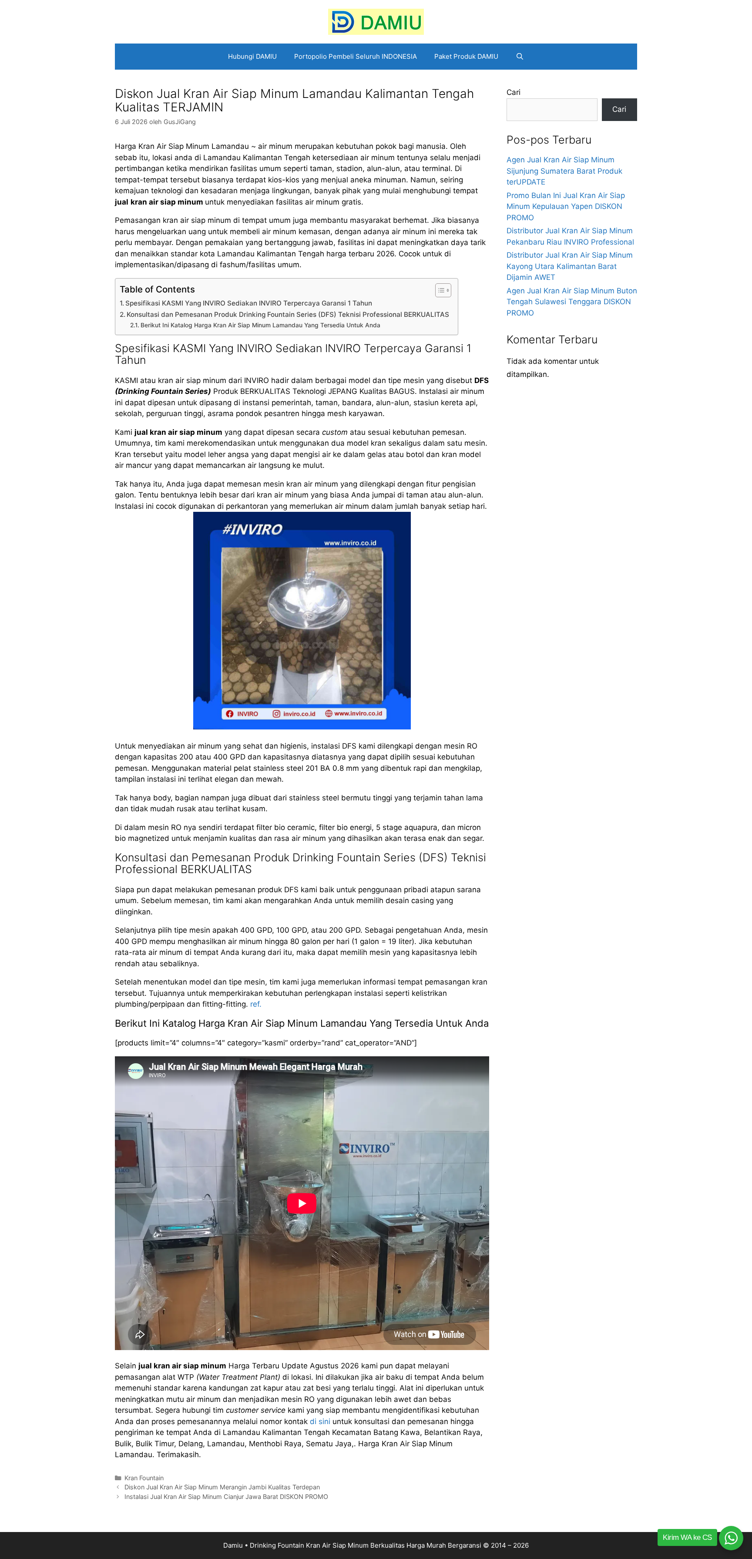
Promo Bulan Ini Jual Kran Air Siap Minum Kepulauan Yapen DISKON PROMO (566, 206)
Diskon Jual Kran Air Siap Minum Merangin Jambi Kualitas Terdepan (222, 1487)
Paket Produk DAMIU (466, 56)
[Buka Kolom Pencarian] (520, 57)
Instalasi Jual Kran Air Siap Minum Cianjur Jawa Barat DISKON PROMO (226, 1496)
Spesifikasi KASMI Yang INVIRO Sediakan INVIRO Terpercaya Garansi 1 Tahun (248, 303)
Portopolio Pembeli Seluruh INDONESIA (355, 56)
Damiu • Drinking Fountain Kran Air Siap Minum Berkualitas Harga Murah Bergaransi (352, 1545)
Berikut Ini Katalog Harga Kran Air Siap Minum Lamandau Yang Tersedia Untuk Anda (260, 325)
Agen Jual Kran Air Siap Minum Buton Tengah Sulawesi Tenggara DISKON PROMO (572, 301)
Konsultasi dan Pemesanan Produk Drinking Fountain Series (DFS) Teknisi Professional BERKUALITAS (288, 314)
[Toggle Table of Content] (439, 290)
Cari (513, 92)
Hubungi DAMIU (252, 56)
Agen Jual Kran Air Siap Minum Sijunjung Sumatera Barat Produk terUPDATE (564, 170)
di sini (320, 1421)
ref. (256, 1004)
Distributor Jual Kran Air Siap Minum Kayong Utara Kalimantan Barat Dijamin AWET (570, 266)
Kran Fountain (144, 1478)
